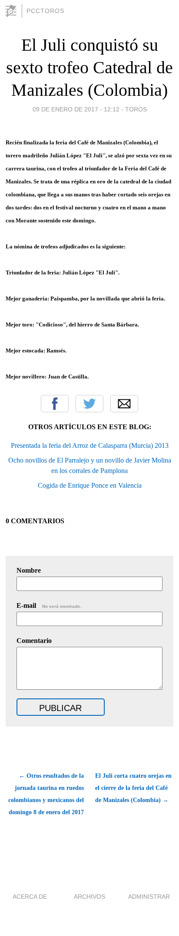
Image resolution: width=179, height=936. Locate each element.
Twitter (89, 403)
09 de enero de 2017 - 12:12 (76, 109)
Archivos (89, 896)
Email (124, 403)
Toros (136, 109)
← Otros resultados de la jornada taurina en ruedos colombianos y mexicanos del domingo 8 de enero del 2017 (46, 794)
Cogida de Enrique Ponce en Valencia (90, 485)
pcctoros (45, 10)
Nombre (29, 570)
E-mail (49, 605)
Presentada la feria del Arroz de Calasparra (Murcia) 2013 (90, 445)
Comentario (34, 640)
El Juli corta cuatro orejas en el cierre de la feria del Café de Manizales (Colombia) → (133, 788)
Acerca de (30, 896)
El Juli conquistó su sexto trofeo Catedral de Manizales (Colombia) (89, 67)
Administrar (149, 896)
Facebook (55, 403)
